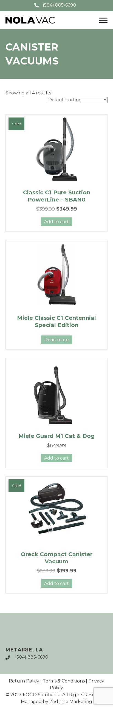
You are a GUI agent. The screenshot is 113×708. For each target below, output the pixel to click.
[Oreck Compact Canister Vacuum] (56, 511)
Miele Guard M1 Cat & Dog (56, 436)
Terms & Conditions (64, 681)
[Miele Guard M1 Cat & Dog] (56, 392)
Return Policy (24, 681)
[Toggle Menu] (103, 20)
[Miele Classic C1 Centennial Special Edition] (56, 274)
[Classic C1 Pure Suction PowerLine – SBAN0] (56, 149)
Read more (56, 339)
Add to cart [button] (56, 221)
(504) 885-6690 (31, 657)
